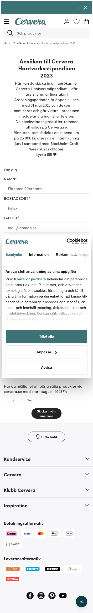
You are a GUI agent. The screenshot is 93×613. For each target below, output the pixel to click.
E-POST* (12, 217)
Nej (28, 400)
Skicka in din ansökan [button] (46, 413)
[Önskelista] (76, 21)
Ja (14, 400)
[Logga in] (66, 21)
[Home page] (30, 23)
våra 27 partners (31, 279)
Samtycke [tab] (13, 254)
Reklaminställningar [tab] (72, 254)
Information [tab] (39, 254)
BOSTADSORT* (17, 198)
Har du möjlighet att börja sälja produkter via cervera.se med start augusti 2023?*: (43, 388)
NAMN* (10, 178)
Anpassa (43, 352)
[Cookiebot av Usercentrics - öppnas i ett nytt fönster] (67, 241)
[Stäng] (85, 7)
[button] (10, 33)
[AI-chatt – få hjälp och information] (81, 601)
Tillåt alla (46, 336)
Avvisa (46, 368)
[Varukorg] (86, 21)
